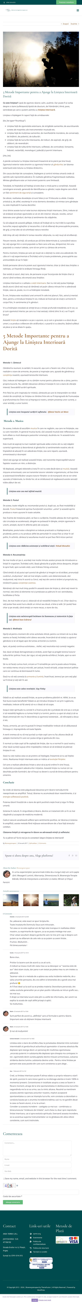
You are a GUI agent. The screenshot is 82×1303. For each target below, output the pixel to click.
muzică (65, 468)
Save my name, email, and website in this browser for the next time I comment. (41, 1178)
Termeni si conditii (40, 1252)
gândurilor (58, 164)
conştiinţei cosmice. (27, 583)
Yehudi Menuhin (63, 546)
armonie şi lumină (34, 676)
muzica (34, 428)
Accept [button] (35, 1300)
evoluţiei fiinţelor (57, 759)
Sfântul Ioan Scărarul (22, 619)
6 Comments (42, 843)
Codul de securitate (12, 1196)
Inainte (74, 23)
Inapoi (66, 23)
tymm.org (37, 1234)
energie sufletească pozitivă (15, 796)
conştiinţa (7, 375)
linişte (13, 320)
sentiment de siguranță (20, 192)
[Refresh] (17, 1185)
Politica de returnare (41, 1248)
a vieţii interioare (38, 283)
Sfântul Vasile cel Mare (58, 412)
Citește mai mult (44, 1300)
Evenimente (37, 1238)
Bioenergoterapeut (10, 843)
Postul (13, 509)
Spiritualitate (33, 843)
